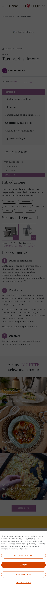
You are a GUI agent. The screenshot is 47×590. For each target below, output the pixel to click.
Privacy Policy (23, 583)
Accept (23, 565)
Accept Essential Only (24, 555)
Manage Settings (23, 574)
